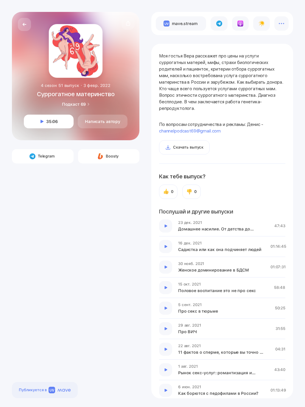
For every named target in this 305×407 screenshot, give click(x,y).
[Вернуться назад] (24, 24)
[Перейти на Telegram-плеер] (219, 23)
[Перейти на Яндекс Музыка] (261, 23)
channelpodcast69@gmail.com (190, 131)
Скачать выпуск (188, 147)
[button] (128, 23)
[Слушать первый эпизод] (165, 226)
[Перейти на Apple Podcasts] (240, 23)
